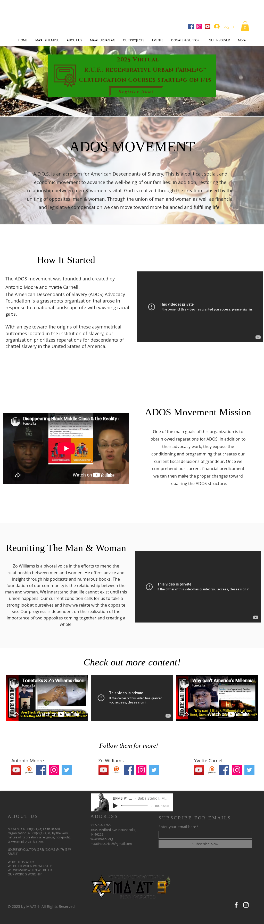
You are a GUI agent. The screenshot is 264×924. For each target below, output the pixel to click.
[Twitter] (67, 770)
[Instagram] (199, 26)
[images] (29, 770)
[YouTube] (207, 26)
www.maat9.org (101, 839)
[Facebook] (191, 26)
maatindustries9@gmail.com (111, 843)
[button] (245, 26)
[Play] (115, 805)
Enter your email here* (178, 827)
